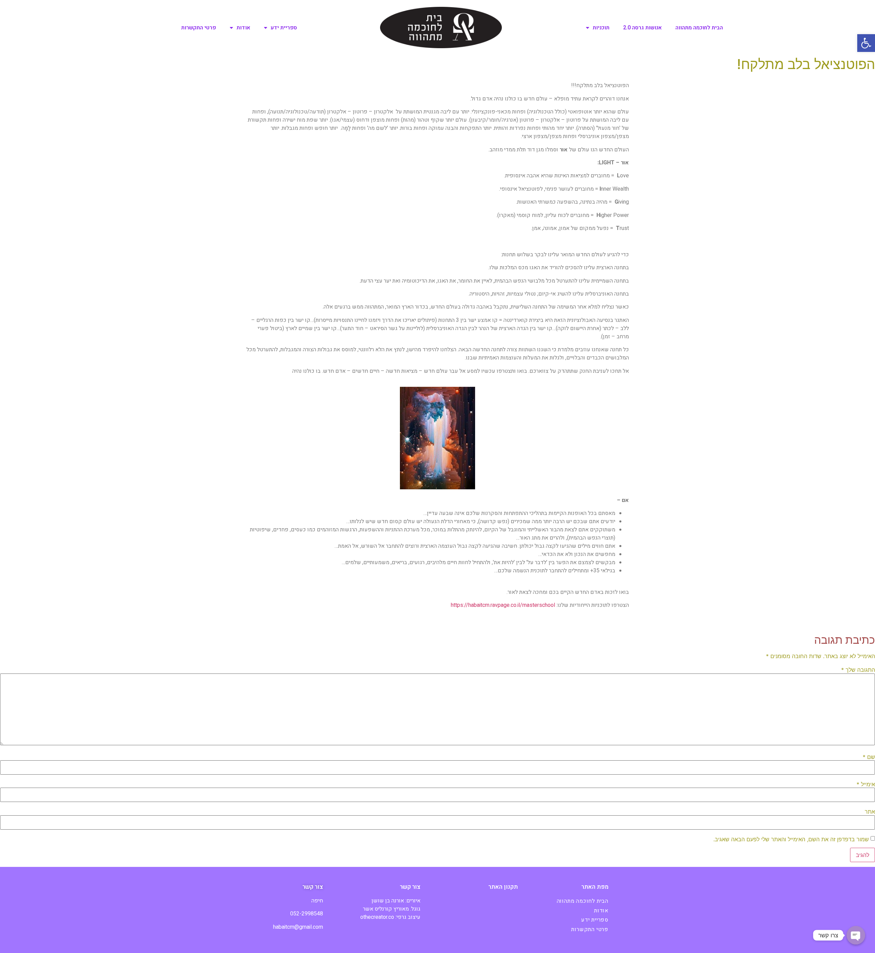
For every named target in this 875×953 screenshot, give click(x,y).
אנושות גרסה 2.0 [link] (642, 28)
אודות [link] (243, 28)
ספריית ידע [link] (284, 28)
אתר (870, 811)
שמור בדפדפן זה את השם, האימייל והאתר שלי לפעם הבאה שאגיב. (791, 839)
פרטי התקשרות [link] (198, 28)
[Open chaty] (856, 935)
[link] (866, 43)
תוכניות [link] (601, 28)
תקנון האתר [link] (503, 887)
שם (869, 757)
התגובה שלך (858, 669)
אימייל (866, 784)
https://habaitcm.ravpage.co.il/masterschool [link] (503, 605)
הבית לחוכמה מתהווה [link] (699, 28)
